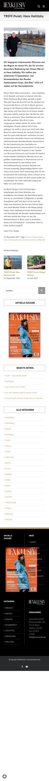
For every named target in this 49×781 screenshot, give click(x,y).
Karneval (19, 240)
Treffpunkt (41, 240)
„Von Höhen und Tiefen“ (15, 387)
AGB (32, 582)
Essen (7, 440)
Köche (8, 463)
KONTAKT (34, 565)
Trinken (8, 508)
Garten (8, 451)
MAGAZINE (35, 553)
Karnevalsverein (29, 240)
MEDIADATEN (36, 559)
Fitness (8, 446)
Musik (7, 485)
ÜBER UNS (34, 548)
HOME (33, 542)
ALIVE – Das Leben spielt (16, 375)
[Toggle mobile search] (39, 6)
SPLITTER (9, 642)
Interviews (9, 457)
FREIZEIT (9, 608)
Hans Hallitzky (9, 240)
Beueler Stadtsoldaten (34, 237)
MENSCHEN (10, 636)
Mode (7, 480)
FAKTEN (8, 613)
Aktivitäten (9, 417)
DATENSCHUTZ (36, 576)
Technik (8, 497)
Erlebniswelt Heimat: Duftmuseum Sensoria (24, 398)
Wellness (9, 514)
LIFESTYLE (10, 630)
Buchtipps (9, 381)
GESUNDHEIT (11, 625)
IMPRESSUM (35, 570)
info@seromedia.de (37, 637)
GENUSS (9, 619)
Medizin (8, 474)
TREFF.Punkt (10, 502)
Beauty (8, 429)
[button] (6, 267)
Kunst (7, 468)
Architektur (10, 423)
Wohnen (8, 519)
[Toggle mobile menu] (44, 6)
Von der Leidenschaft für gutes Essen (21, 392)
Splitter (8, 491)
